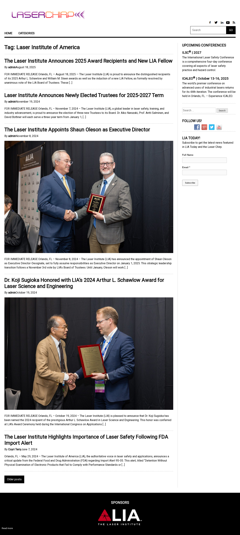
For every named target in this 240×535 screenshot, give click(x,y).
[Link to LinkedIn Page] (222, 24)
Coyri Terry (14, 449)
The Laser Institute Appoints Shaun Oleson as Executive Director (77, 130)
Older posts (14, 479)
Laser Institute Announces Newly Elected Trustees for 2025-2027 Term (84, 95)
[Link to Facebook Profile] (210, 24)
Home (8, 33)
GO (231, 30)
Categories (26, 33)
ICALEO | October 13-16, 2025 (205, 78)
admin (12, 67)
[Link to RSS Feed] (233, 24)
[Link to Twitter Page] (216, 24)
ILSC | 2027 (191, 53)
